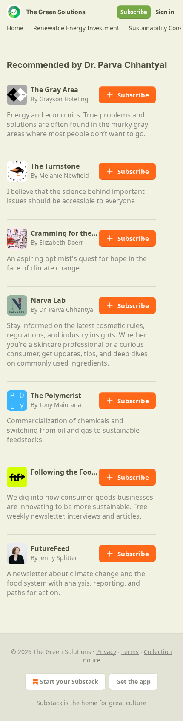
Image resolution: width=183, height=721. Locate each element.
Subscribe (133, 12)
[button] (15, 28)
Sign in (165, 12)
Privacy (106, 652)
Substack (49, 703)
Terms (130, 652)
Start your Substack (69, 681)
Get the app (133, 681)
